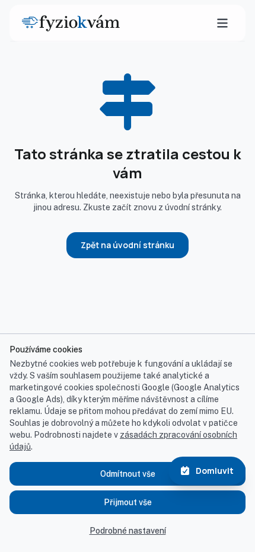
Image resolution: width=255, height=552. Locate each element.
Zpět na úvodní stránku (127, 245)
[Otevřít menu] (222, 23)
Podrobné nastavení (128, 530)
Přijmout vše (128, 502)
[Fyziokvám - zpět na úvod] (71, 23)
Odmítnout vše (127, 474)
